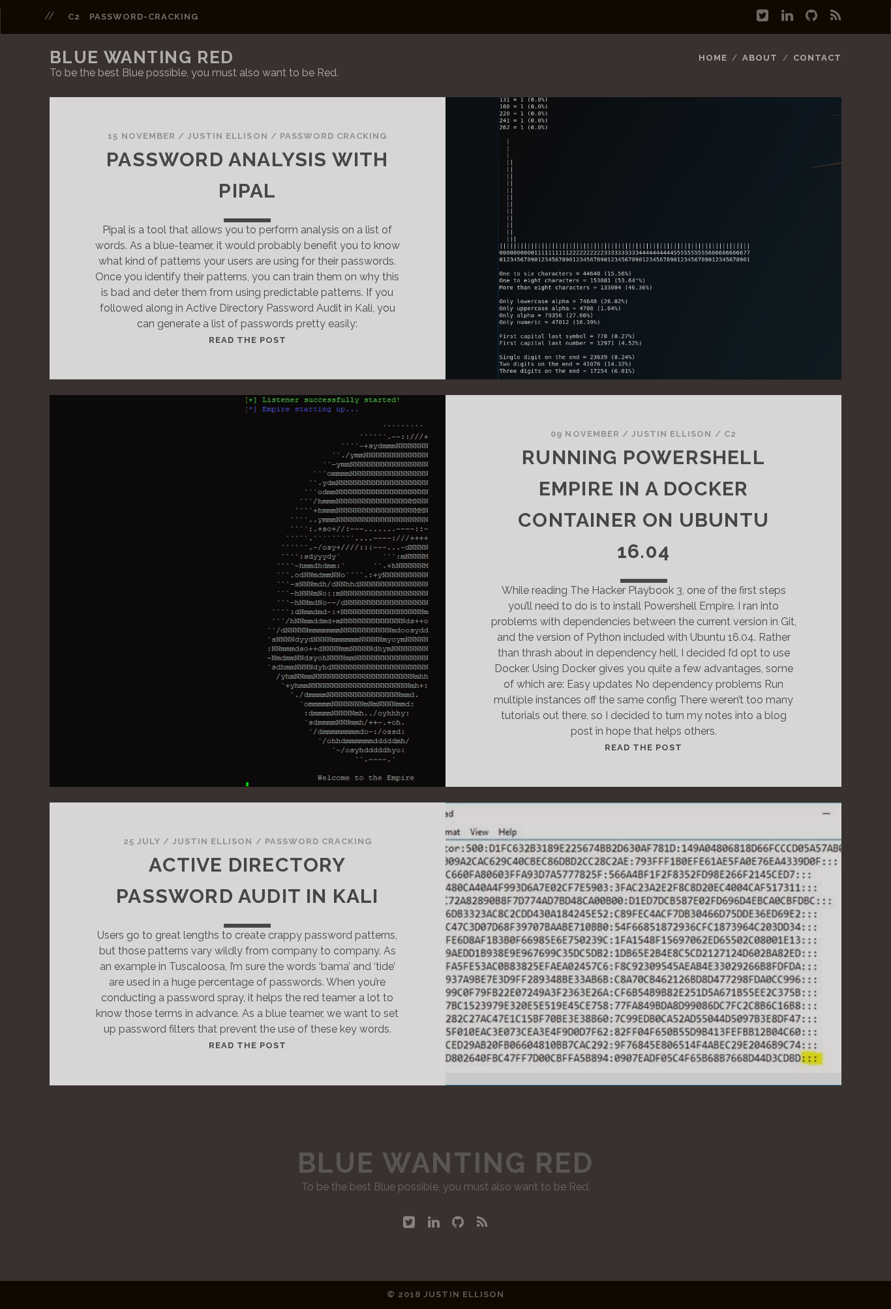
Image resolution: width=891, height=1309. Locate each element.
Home (713, 58)
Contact (817, 58)
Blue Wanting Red (142, 57)
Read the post (248, 340)
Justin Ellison (227, 136)
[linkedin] (787, 15)
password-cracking (144, 17)
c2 (74, 17)
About (760, 58)
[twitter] (762, 15)
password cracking (333, 136)
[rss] (835, 15)
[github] (811, 15)
